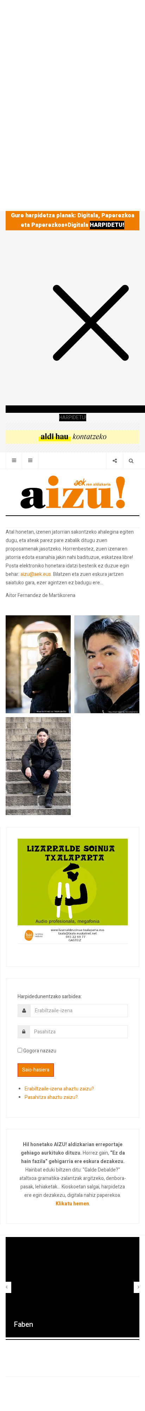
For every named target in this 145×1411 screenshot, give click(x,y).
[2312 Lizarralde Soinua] (73, 891)
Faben (23, 1324)
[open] (14, 460)
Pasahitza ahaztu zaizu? (51, 1097)
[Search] (131, 460)
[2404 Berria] (72, 436)
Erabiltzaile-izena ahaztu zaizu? (59, 1089)
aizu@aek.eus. (36, 574)
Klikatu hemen (72, 1203)
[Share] (114, 460)
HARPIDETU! (107, 225)
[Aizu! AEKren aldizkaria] (72, 492)
